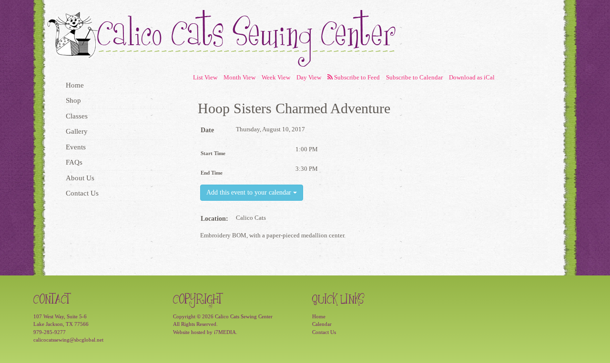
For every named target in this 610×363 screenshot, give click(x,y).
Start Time (213, 153)
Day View (308, 77)
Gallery (77, 131)
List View (205, 77)
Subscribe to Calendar (414, 77)
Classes (77, 116)
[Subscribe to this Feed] (353, 77)
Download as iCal (472, 77)
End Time (212, 173)
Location (213, 218)
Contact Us (82, 193)
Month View (239, 77)
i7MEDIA (225, 332)
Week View (276, 77)
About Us (80, 178)
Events (76, 147)
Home (75, 85)
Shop (73, 100)
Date (207, 130)
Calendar (322, 324)
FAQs (74, 162)
